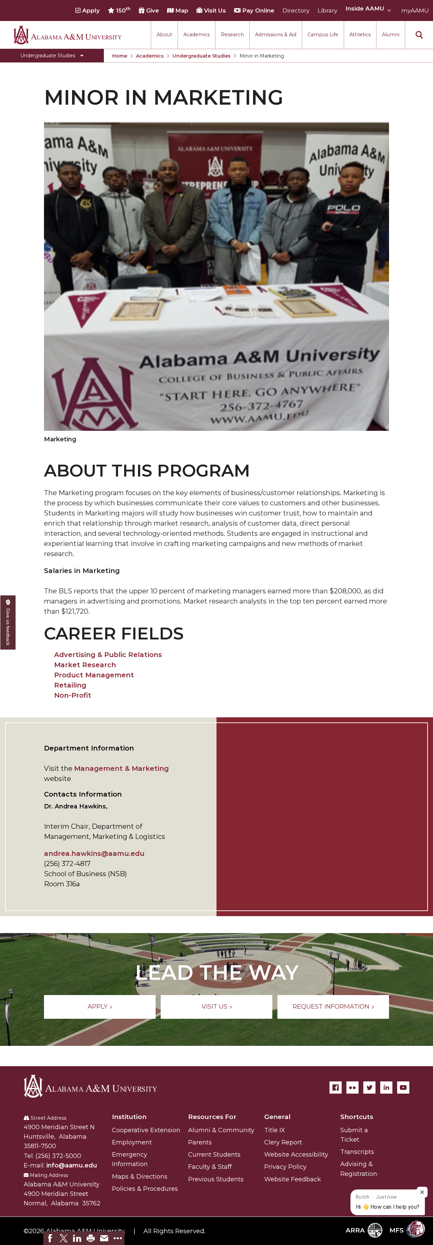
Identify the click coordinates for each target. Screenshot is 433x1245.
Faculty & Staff (210, 1166)
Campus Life (322, 34)
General (277, 1117)
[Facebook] (335, 1087)
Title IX (274, 1130)
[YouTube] (403, 1087)
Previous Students (216, 1179)
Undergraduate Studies (202, 56)
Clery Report (283, 1142)
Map (181, 10)
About (164, 34)
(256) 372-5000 (58, 1156)
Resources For (212, 1117)
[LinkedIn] (386, 1087)
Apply (90, 10)
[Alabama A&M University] (96, 1086)
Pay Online (257, 10)
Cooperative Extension (146, 1130)
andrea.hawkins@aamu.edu (94, 853)
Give (151, 10)
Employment (132, 1142)
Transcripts (357, 1152)
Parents (200, 1142)
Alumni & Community (221, 1130)
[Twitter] (369, 1087)
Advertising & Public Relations (108, 655)
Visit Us (214, 10)
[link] (50, 1238)
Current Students (214, 1154)
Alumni (391, 34)
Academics (196, 34)
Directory (296, 10)
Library (327, 10)
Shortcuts (356, 1117)
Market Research (85, 665)
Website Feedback (292, 1179)
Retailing (70, 685)
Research (232, 34)
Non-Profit (72, 695)
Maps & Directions (139, 1176)
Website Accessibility (296, 1154)
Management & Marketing (121, 768)
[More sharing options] (117, 1238)
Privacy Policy (285, 1166)
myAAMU (415, 10)
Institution (129, 1117)
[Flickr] (352, 1087)
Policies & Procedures (145, 1189)
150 (122, 10)
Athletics (360, 34)
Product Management (94, 675)
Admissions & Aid (275, 34)
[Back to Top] (400, 1160)
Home (119, 56)
